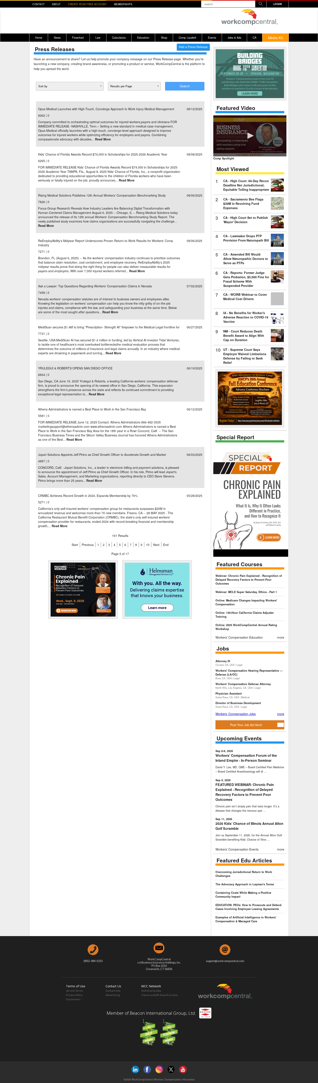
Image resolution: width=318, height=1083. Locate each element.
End (166, 544)
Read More (103, 139)
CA (254, 38)
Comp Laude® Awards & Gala (159, 995)
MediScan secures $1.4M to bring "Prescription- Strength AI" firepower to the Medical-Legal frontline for (109, 327)
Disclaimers (73, 999)
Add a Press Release (193, 47)
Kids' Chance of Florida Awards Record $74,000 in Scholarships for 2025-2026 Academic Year (102, 154)
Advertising (113, 995)
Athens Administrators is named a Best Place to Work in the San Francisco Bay (92, 409)
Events (212, 38)
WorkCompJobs (151, 990)
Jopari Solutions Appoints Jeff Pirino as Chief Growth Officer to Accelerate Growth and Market (102, 454)
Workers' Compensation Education (239, 637)
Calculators (119, 38)
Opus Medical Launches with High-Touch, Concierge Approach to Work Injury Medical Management (106, 109)
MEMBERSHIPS (123, 4)
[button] (250, 135)
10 (147, 544)
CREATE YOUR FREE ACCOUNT (87, 4)
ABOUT (56, 4)
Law (97, 38)
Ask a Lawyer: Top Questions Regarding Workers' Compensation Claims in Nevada (95, 286)
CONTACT (38, 4)
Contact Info (113, 990)
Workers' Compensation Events (237, 849)
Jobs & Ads (234, 38)
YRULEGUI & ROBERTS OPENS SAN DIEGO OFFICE (75, 368)
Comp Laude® (187, 38)
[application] (249, 135)
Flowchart (78, 38)
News (57, 38)
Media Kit (275, 37)
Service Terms (74, 990)
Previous (88, 544)
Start (75, 544)
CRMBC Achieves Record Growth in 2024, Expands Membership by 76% (88, 495)
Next (156, 544)
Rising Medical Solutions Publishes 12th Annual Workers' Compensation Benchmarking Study (102, 195)
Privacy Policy (74, 995)
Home (38, 38)
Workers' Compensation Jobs (235, 714)
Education (143, 38)
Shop (164, 38)
